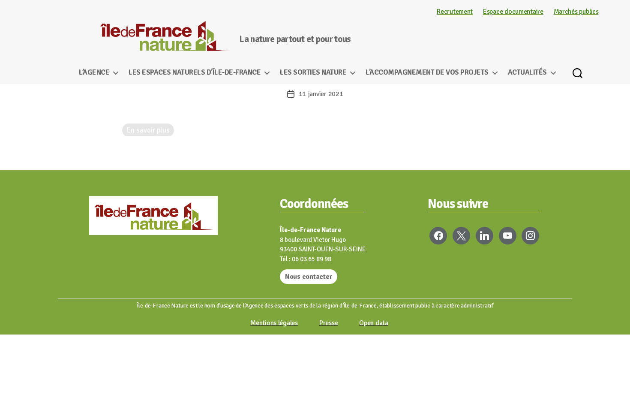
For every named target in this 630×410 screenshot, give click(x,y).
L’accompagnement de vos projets (427, 72)
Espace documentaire (513, 11)
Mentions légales (274, 323)
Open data (373, 323)
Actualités (527, 72)
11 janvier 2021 (321, 94)
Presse (328, 323)
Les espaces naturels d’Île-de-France (195, 72)
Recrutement (455, 11)
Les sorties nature (313, 72)
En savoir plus (148, 130)
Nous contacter (308, 276)
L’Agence (94, 72)
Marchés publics (576, 11)
